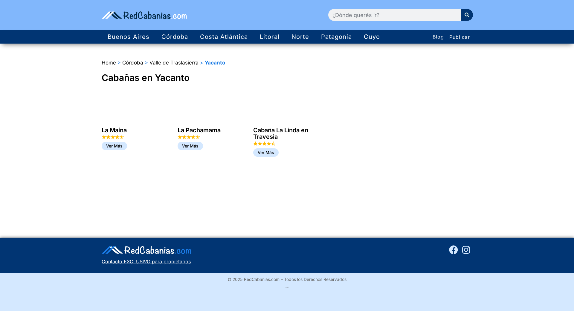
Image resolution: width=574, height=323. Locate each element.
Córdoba (174, 36)
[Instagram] (466, 250)
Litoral (270, 36)
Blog (438, 37)
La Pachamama (199, 130)
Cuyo (372, 36)
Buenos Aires (128, 36)
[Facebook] (453, 250)
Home (109, 63)
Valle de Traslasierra (174, 63)
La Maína (114, 130)
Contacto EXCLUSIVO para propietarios (146, 261)
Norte (300, 36)
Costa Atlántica (224, 36)
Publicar (459, 37)
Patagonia (336, 36)
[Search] (467, 15)
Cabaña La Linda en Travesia (280, 133)
